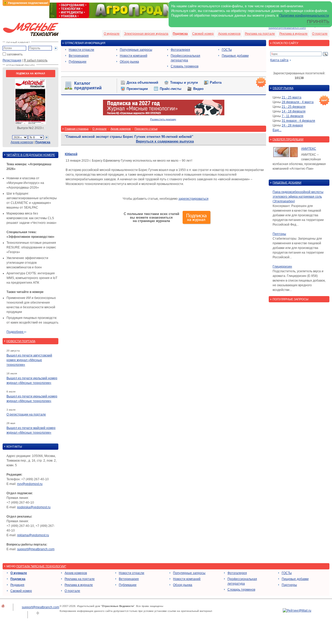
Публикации (77, 61)
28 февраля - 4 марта (298, 102)
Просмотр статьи (146, 128)
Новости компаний (133, 56)
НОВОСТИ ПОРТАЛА (20, 341)
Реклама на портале (260, 33)
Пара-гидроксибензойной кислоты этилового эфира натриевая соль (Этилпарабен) (298, 196)
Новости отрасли (81, 50)
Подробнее (15, 332)
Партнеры (289, 585)
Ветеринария (79, 56)
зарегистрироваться (193, 198)
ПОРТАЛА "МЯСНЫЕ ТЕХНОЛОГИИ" (41, 566)
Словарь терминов (184, 66)
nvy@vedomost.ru (30, 484)
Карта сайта (279, 60)
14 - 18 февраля (294, 111)
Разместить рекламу (163, 119)
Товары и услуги (184, 82)
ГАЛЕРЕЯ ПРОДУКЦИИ (288, 139)
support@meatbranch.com (287, 28)
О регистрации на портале (26, 414)
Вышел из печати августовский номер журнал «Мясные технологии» (29, 360)
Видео (198, 89)
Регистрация (12, 60)
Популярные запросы (136, 50)
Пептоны (279, 234)
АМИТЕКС (308, 149)
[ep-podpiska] (163, 114)
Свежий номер (203, 33)
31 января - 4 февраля (298, 121)
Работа (216, 82)
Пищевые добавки (235, 56)
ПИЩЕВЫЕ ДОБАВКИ (287, 182)
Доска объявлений (142, 82)
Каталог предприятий (88, 85)
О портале (320, 33)
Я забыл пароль (35, 60)
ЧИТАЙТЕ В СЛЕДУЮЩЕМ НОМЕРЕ (30, 154)
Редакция (17, 585)
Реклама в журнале (293, 33)
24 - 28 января (292, 125)
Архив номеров (229, 33)
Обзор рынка (129, 61)
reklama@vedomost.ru (33, 535)
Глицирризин (282, 266)
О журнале (112, 33)
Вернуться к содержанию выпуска (165, 141)
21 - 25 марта (291, 97)
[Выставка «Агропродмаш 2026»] (166, 17)
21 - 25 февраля (294, 107)
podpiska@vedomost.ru (34, 507)
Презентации (137, 89)
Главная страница (76, 128)
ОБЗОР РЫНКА (283, 88)
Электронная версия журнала (146, 33)
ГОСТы (227, 50)
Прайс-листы (170, 89)
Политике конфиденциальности (304, 15)
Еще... (277, 130)
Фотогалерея (180, 50)
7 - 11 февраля (292, 116)
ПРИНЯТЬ (318, 21)
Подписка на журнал (30, 73)
